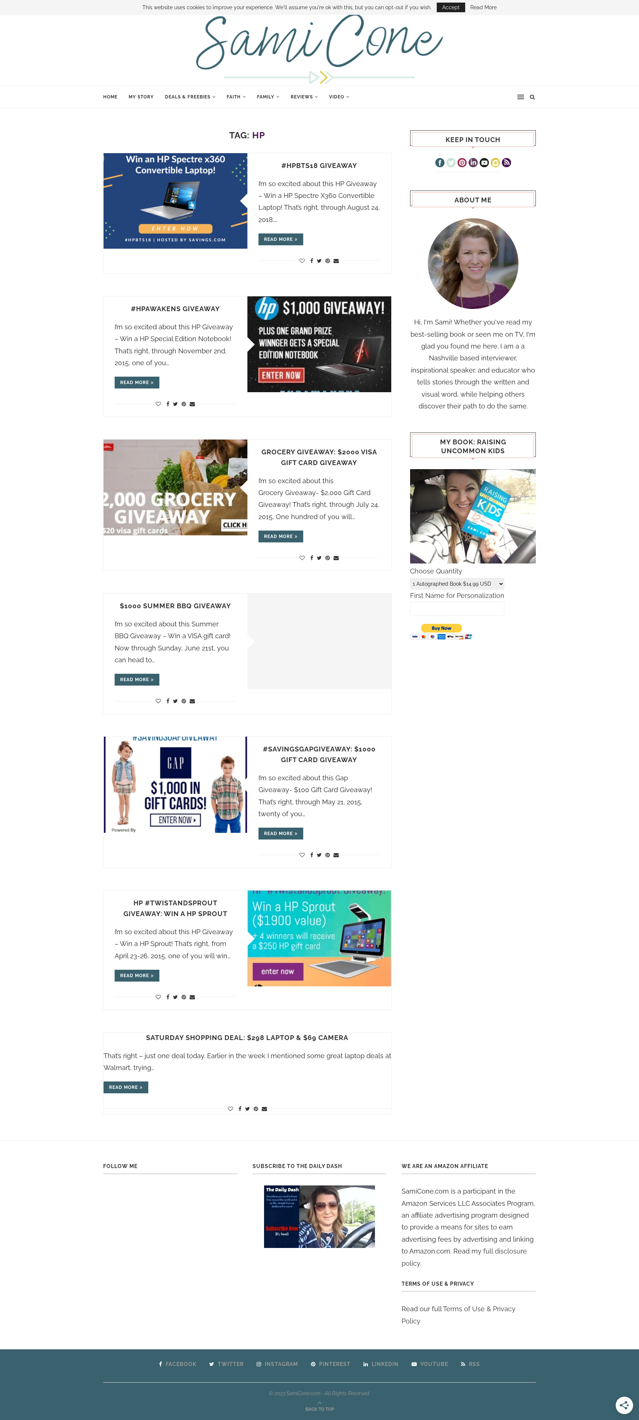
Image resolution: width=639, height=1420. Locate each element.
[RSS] (506, 163)
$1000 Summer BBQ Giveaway (175, 606)
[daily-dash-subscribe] (320, 1216)
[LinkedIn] (473, 163)
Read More (483, 7)
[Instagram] (495, 163)
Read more (278, 239)
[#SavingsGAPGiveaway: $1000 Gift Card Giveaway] (175, 784)
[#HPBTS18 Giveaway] (175, 201)
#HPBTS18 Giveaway (319, 165)
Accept (451, 7)
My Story (141, 97)
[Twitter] (451, 163)
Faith (234, 97)
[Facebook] (439, 163)
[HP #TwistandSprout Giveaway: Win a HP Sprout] (319, 938)
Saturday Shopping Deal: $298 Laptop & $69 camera (247, 1038)
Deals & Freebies (187, 97)
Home (110, 97)
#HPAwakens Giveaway (175, 309)
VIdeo (336, 97)
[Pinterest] (462, 163)
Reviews (302, 97)
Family (265, 97)
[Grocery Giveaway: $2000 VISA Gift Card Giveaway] (175, 487)
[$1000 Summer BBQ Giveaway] (319, 641)
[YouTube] (484, 163)
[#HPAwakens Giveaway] (319, 344)
